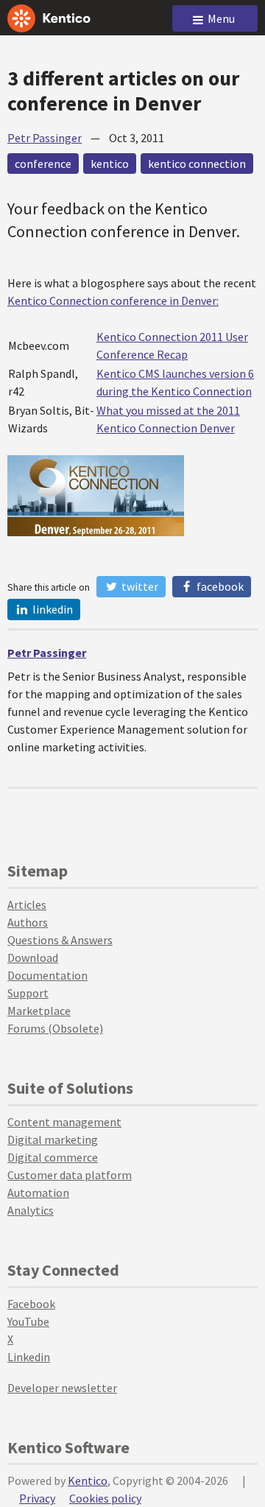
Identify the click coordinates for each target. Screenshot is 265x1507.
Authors (27, 922)
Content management (64, 1121)
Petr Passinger (44, 137)
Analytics (30, 1210)
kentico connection (197, 163)
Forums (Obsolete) (55, 1028)
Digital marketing (52, 1139)
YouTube (28, 1321)
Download (32, 957)
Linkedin (28, 1356)
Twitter (138, 586)
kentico (110, 163)
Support (28, 993)
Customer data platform (69, 1174)
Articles (26, 904)
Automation (38, 1192)
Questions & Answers (60, 939)
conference (43, 163)
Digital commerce (52, 1157)
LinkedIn (51, 609)
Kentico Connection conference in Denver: (113, 300)
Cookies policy (105, 1498)
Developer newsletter (62, 1387)
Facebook (219, 586)
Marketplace (39, 1010)
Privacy (37, 1498)
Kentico (87, 1480)
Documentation (47, 975)
